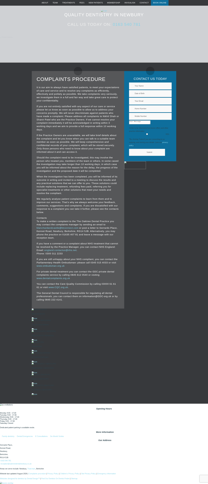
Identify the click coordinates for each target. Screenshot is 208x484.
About (45, 3)
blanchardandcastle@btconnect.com (57, 228)
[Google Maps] (172, 3)
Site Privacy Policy (88, 474)
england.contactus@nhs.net (60, 250)
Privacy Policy (53, 474)
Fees (81, 3)
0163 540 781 (127, 24)
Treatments (68, 3)
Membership (113, 3)
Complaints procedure (37, 474)
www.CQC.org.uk (58, 287)
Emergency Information (106, 474)
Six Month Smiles (57, 436)
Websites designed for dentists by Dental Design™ (20, 478)
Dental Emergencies (24, 436)
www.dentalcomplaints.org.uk (53, 278)
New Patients (96, 3)
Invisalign (129, 3)
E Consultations (41, 436)
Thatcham (31, 469)
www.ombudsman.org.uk (51, 266)
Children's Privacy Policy (70, 474)
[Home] (36, 3)
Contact (144, 3)
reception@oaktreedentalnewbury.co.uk (16, 464)
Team (55, 3)
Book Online (159, 3)
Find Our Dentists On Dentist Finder (55, 478)
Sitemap (74, 478)
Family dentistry (7, 436)
